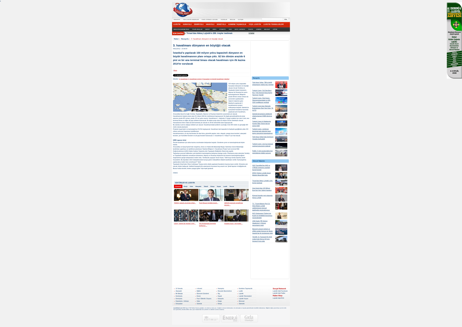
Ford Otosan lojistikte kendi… (208, 203)
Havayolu (185, 39)
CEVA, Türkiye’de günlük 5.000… (185, 223)
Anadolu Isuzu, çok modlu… (233, 223)
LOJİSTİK (176, 24)
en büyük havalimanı (217, 79)
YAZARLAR (224, 19)
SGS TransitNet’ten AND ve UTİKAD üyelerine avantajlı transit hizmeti (261, 168)
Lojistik (241, 293)
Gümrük (199, 304)
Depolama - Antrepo (182, 301)
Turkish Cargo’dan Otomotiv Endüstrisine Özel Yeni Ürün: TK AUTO (262, 108)
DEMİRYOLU (198, 24)
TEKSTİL (250, 29)
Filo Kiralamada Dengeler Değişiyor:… (207, 225)
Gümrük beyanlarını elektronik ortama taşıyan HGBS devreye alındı (262, 116)
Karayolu (221, 298)
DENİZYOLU (221, 24)
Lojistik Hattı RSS (278, 298)
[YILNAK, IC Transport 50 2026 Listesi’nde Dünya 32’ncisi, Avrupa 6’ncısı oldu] (281, 239)
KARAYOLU (187, 24)
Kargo (220, 301)
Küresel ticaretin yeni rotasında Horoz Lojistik (262, 197)
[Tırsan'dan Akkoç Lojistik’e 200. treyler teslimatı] (281, 183)
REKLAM (232, 19)
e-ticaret (199, 288)
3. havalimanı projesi (195, 79)
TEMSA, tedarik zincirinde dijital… (185, 203)
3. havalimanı (183, 79)
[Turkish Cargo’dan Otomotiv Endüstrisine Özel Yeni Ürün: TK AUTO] (281, 108)
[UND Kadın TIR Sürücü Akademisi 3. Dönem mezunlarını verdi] (281, 223)
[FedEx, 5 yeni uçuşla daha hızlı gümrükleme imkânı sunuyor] (281, 153)
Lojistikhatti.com (177, 308)
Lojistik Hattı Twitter (279, 293)
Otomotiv (178, 186)
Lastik (225, 186)
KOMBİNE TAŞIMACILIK (237, 24)
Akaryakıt (198, 186)
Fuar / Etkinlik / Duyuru (204, 298)
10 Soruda (179, 288)
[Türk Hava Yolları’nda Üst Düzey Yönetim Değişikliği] (281, 139)
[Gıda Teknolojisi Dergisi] (249, 318)
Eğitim (199, 291)
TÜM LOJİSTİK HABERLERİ (191, 19)
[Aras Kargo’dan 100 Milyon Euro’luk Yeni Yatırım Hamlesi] (281, 190)
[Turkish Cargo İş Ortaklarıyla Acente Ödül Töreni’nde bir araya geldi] (281, 123)
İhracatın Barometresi (225, 291)
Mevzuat (241, 301)
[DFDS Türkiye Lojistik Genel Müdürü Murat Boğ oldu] (281, 175)
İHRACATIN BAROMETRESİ (181, 29)
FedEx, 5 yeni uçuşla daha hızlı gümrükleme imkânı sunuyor (262, 152)
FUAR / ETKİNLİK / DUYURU (210, 19)
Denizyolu (179, 298)
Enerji (185, 186)
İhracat (232, 186)
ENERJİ (207, 29)
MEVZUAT (267, 29)
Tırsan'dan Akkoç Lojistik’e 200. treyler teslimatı (262, 182)
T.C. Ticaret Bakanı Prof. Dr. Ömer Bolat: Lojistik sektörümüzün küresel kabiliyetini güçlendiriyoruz (261, 207)
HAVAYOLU (210, 24)
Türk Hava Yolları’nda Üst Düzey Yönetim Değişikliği (262, 138)
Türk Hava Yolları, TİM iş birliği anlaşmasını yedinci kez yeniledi (262, 84)
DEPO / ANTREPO (240, 29)
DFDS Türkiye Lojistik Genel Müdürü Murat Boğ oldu (261, 174)
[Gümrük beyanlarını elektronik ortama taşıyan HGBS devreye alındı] (281, 116)
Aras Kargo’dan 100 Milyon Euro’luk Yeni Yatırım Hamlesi (262, 189)
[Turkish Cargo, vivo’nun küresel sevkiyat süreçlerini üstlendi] (281, 146)
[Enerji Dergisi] (230, 318)
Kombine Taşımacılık (245, 288)
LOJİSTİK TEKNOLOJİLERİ (273, 24)
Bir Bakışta (179, 293)
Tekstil (206, 186)
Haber (176, 39)
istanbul (226, 79)
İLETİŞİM (240, 19)
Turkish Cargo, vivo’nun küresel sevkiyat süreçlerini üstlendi (262, 145)
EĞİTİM (275, 29)
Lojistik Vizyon (243, 298)
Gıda (191, 186)
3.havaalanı (206, 79)
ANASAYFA (177, 19)
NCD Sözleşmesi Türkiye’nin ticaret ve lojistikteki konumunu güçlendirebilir (262, 216)
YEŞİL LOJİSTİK (255, 24)
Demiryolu (179, 296)
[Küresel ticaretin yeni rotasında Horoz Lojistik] (281, 198)
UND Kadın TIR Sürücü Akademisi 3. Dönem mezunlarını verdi (259, 223)
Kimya (212, 186)
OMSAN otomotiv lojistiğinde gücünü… (233, 204)
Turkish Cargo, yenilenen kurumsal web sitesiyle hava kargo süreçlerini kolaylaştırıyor (262, 131)
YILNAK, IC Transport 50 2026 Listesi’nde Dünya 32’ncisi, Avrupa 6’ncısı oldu (262, 239)
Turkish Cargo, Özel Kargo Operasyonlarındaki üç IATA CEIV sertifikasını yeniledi (261, 100)
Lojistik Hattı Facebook (280, 291)
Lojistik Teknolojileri (245, 296)
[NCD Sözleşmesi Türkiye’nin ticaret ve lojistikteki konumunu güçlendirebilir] (281, 215)
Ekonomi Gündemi (203, 293)
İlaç (219, 293)
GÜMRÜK (258, 29)
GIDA (230, 29)
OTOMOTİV (222, 29)
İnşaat (219, 186)
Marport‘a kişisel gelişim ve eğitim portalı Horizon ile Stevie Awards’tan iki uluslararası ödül (262, 231)
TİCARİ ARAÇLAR (197, 29)
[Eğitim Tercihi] (211, 318)
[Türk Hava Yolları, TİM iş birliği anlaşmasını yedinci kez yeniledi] (281, 84)
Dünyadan (179, 304)
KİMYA (214, 29)
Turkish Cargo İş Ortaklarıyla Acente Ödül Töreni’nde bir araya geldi (261, 124)
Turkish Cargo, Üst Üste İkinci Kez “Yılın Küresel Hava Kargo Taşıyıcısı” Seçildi (262, 93)
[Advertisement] (270, 59)
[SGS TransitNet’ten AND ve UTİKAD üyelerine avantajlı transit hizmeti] (281, 167)
